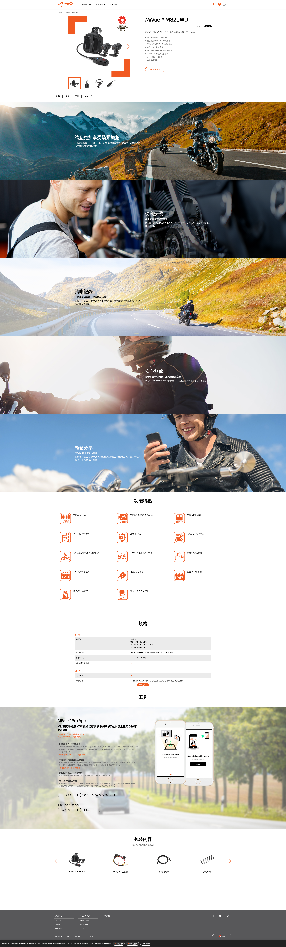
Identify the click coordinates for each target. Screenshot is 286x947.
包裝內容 (88, 96)
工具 (77, 96)
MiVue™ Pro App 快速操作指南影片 (98, 795)
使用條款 (77, 936)
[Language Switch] (219, 4)
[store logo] (66, 4)
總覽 (58, 96)
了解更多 (67, 795)
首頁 (60, 12)
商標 (68, 936)
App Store (68, 810)
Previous (56, 861)
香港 (224, 936)
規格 (67, 96)
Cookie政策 (146, 944)
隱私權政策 (58, 936)
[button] (72, 46)
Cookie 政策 (89, 936)
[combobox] (207, 4)
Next (230, 861)
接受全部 (120, 944)
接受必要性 (133, 944)
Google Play (91, 810)
